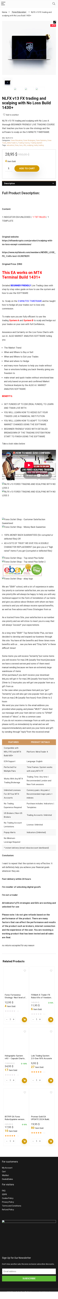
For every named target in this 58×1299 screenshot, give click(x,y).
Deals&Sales (7, 1179)
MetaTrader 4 (12, 143)
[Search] (54, 3)
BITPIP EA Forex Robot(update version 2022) (14, 1119)
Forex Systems (41, 140)
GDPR (4, 1194)
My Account (7, 1168)
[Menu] (3, 3)
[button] (54, 22)
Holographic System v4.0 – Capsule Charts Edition (15, 1058)
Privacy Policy (8, 1202)
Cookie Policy (7, 1198)
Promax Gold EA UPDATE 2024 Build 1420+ (40, 1119)
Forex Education (19, 12)
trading (41, 145)
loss (21, 145)
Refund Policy (8, 1209)
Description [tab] (9, 183)
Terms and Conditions (11, 1206)
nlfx (24, 145)
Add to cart (27, 168)
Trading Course (24, 143)
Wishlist (5, 1175)
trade (36, 145)
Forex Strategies (29, 140)
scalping (30, 145)
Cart (4, 1171)
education (10, 145)
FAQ (3, 1191)
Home (4, 12)
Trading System (36, 143)
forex (16, 145)
